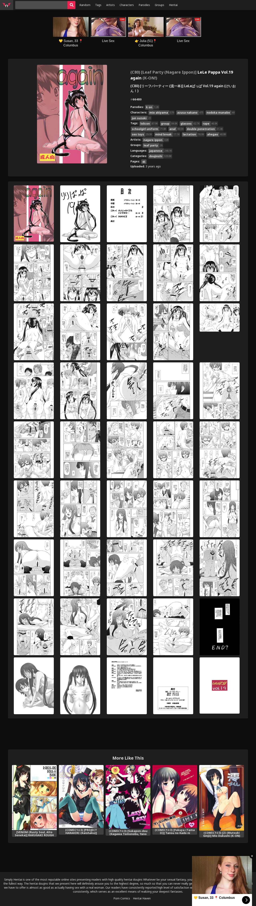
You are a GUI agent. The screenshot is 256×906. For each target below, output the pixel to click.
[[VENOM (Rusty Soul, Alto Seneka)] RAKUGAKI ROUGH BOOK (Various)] (34, 797)
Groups (159, 5)
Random (84, 5)
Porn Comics (121, 898)
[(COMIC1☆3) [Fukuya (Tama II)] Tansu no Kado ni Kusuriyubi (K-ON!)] (174, 796)
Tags (98, 5)
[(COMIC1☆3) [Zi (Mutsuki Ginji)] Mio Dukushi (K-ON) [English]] (221, 798)
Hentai (173, 5)
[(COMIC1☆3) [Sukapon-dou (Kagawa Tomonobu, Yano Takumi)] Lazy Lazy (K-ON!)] (128, 797)
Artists (110, 5)
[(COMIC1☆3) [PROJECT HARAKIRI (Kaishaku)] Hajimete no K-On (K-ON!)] (81, 796)
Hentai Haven (142, 898)
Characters (127, 5)
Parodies (144, 5)
